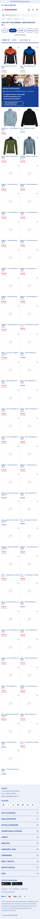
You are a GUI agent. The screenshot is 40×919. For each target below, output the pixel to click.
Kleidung (9, 19)
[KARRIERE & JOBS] (20, 849)
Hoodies (21, 30)
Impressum (5, 889)
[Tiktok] (13, 805)
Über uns (5, 843)
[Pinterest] (23, 805)
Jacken (29, 30)
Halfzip (13, 30)
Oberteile (16, 19)
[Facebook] (8, 805)
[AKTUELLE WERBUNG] (20, 825)
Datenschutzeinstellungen (8, 892)
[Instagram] (3, 805)
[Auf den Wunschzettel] (18, 47)
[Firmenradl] (20, 855)
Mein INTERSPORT (8, 819)
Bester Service (8, 867)
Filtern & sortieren (20, 35)
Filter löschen (23, 40)
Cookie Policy (24, 889)
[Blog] (20, 873)
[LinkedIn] (28, 805)
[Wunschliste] (33, 10)
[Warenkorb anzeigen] (37, 10)
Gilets (5, 30)
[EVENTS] (20, 837)
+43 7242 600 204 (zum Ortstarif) (10, 791)
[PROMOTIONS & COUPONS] (20, 831)
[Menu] (2, 10)
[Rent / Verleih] (20, 861)
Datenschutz (16, 889)
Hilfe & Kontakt (8, 813)
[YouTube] (18, 805)
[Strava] (32, 805)
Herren (3, 19)
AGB (10, 889)
